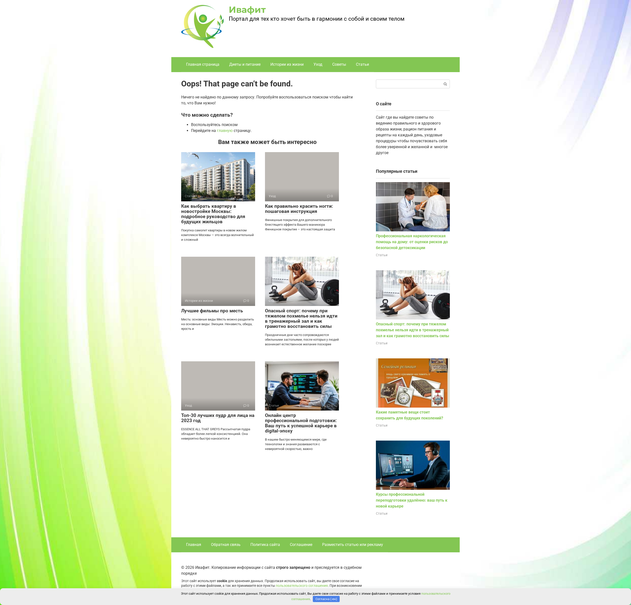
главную (225, 130)
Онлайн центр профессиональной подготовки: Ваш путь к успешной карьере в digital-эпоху (301, 423)
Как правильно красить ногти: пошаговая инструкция (299, 208)
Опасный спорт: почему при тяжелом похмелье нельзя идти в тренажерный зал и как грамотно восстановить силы (301, 318)
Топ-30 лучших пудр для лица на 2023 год (217, 418)
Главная (193, 544)
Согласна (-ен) (326, 599)
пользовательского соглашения (302, 586)
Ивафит (247, 9)
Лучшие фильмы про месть (212, 311)
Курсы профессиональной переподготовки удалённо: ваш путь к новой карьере (411, 500)
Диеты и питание (245, 64)
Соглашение (301, 544)
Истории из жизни (287, 64)
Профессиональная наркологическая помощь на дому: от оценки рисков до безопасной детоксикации (412, 242)
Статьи (362, 64)
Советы (339, 64)
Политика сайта (265, 544)
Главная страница (202, 64)
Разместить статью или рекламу (352, 544)
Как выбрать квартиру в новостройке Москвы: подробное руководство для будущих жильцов (213, 213)
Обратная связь (226, 544)
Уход (318, 64)
